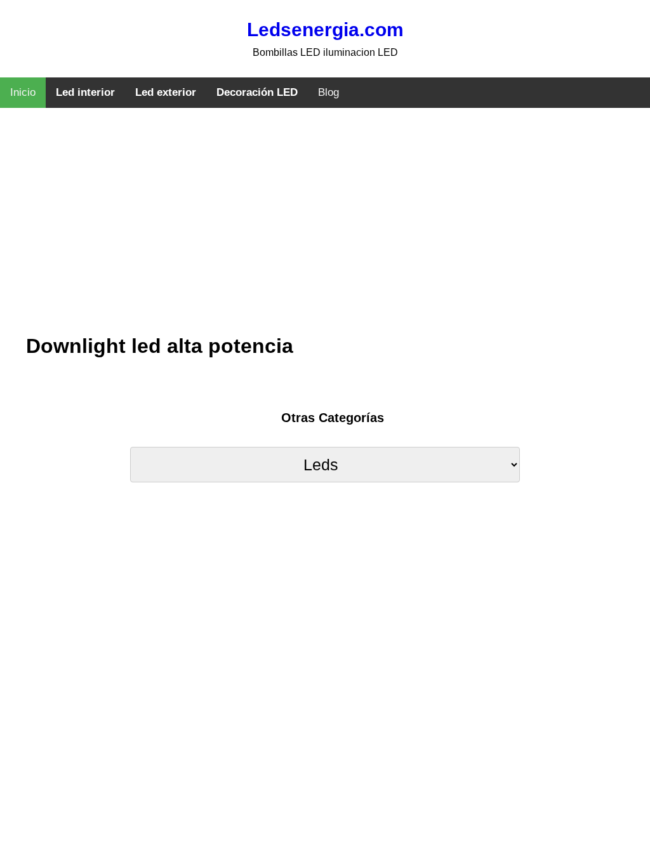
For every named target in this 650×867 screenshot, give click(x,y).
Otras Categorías (332, 418)
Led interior (85, 92)
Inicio (23, 92)
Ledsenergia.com (325, 29)
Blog (328, 92)
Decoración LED (257, 92)
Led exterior (165, 92)
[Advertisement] (325, 232)
